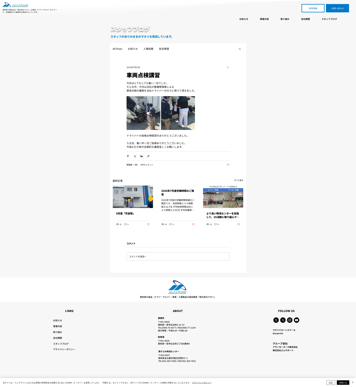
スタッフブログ (61, 343)
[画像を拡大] (143, 113)
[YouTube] (296, 320)
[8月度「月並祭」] (133, 197)
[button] (239, 49)
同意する (343, 382)
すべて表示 (238, 180)
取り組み (57, 332)
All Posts (117, 48)
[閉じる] (352, 382)
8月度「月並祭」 (125, 213)
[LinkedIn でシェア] (141, 156)
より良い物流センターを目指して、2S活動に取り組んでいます (222, 215)
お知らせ (133, 48)
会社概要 (57, 337)
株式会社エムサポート (283, 350)
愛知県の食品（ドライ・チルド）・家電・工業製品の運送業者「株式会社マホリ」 (178, 296)
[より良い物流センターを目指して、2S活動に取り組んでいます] (223, 197)
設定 (331, 382)
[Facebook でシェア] (128, 156)
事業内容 (57, 326)
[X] (276, 320)
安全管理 (164, 48)
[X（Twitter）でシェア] (134, 156)
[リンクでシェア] (148, 156)
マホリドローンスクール (284, 329)
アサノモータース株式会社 (285, 346)
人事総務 (148, 48)
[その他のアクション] (227, 67)
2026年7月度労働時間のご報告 (177, 192)
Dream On (278, 333)
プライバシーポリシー (64, 349)
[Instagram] (289, 320)
